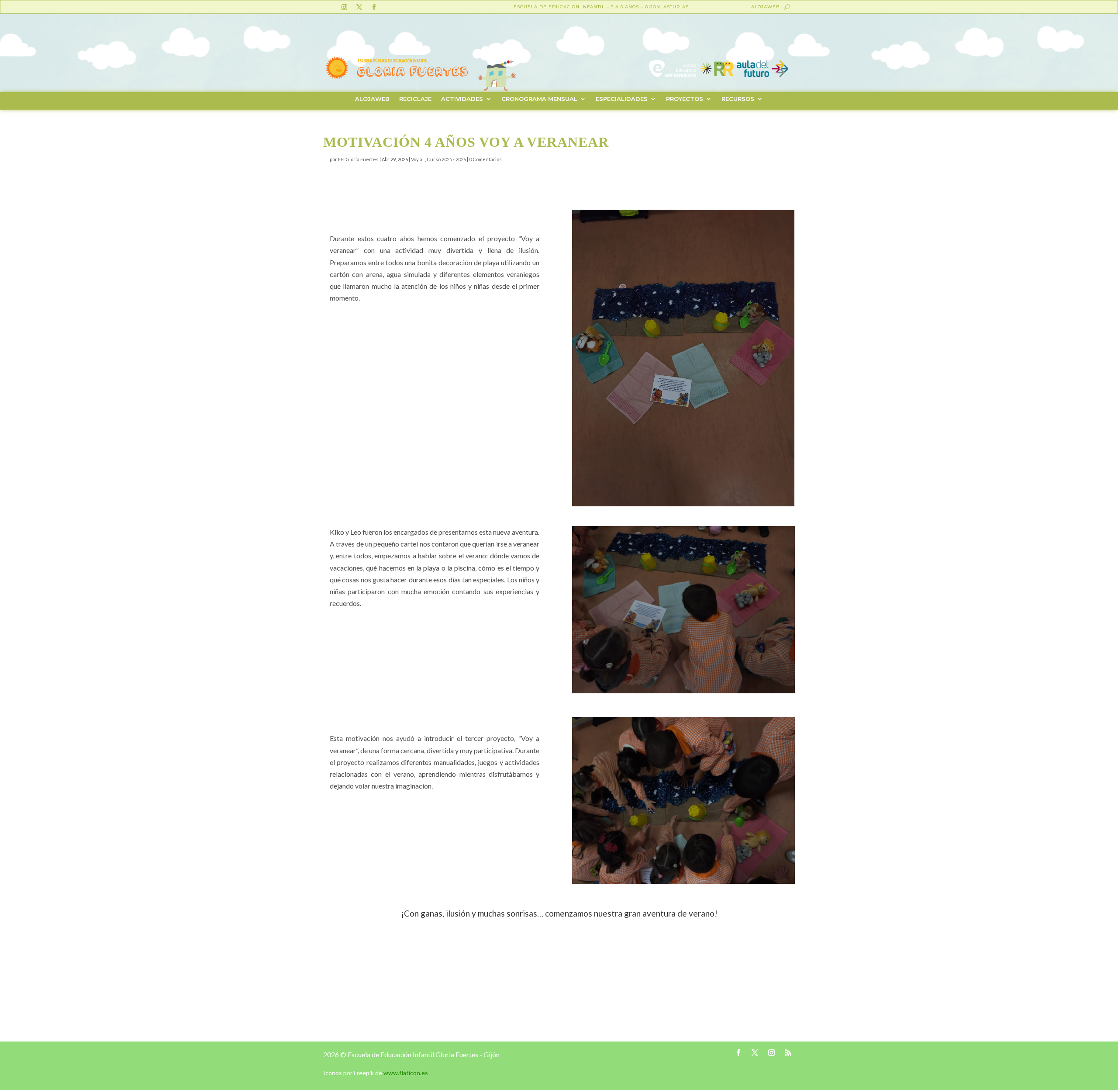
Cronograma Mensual (539, 99)
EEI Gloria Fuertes (358, 159)
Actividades (462, 99)
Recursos (737, 99)
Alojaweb (765, 7)
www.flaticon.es (405, 1072)
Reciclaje (415, 99)
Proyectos (684, 99)
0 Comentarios (485, 159)
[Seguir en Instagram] (344, 7)
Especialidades (622, 99)
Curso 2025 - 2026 (446, 159)
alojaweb (372, 99)
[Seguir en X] (359, 7)
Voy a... (418, 159)
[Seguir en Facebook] (374, 7)
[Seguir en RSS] (788, 1052)
